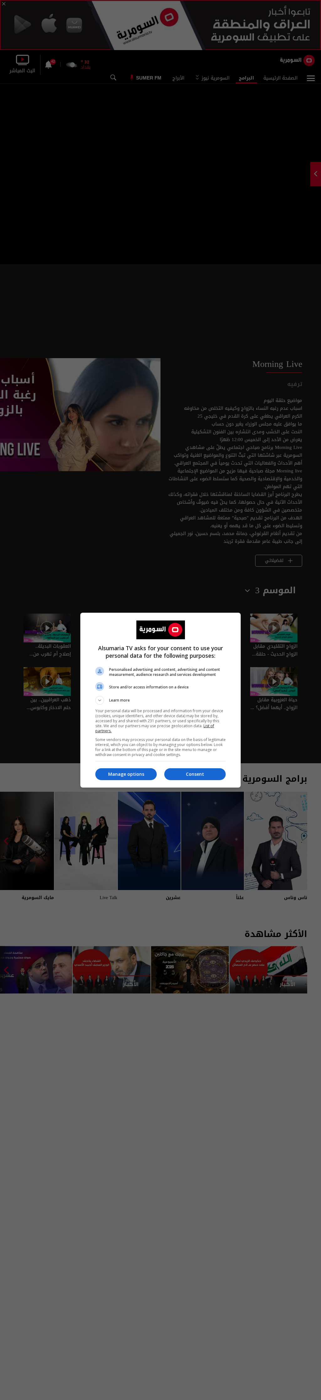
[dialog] (160, 700)
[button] (160, 700)
